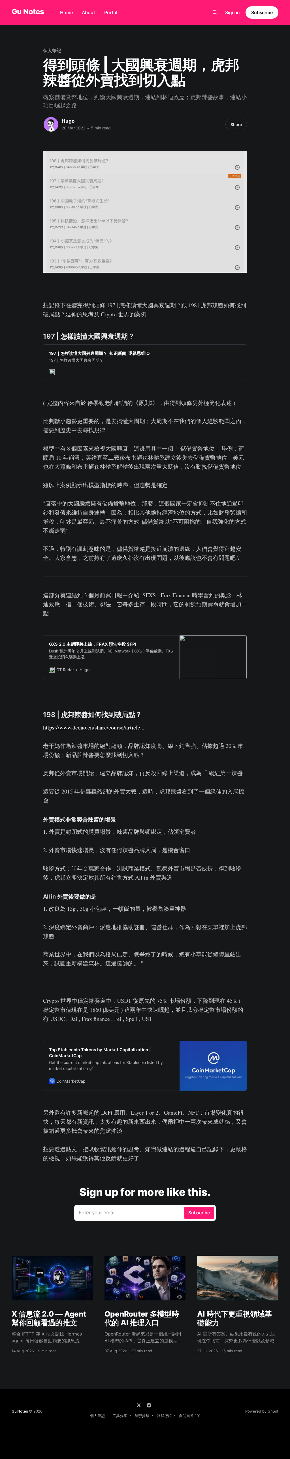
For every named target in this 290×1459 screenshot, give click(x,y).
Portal (110, 12)
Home (66, 12)
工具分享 (119, 1415)
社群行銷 (164, 1415)
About (88, 12)
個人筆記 (52, 50)
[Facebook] (149, 1405)
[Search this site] (214, 12)
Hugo (68, 121)
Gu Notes (28, 12)
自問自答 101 (190, 1415)
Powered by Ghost (261, 1411)
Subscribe (262, 12)
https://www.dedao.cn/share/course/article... (93, 727)
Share (236, 124)
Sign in (232, 12)
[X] (139, 1405)
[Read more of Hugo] (51, 124)
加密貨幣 (142, 1415)
